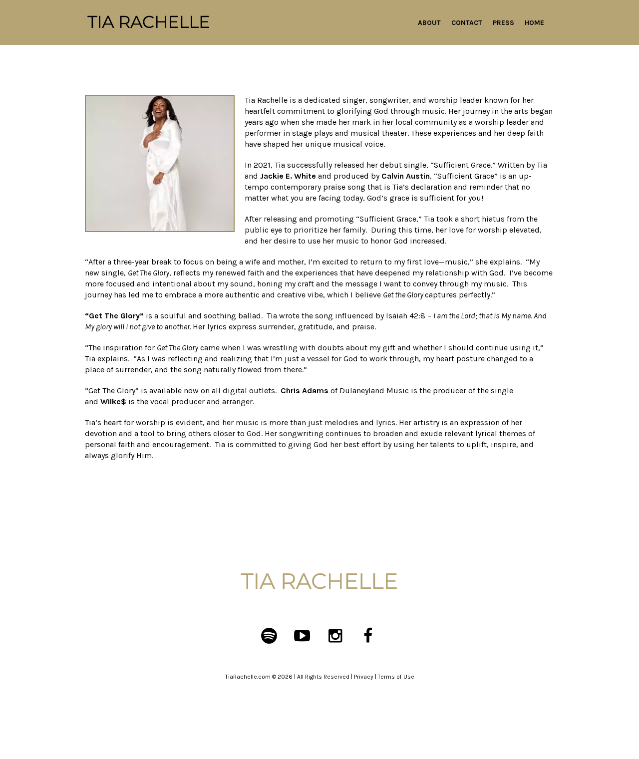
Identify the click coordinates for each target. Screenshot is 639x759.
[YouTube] (302, 636)
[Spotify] (269, 636)
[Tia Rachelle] (319, 581)
